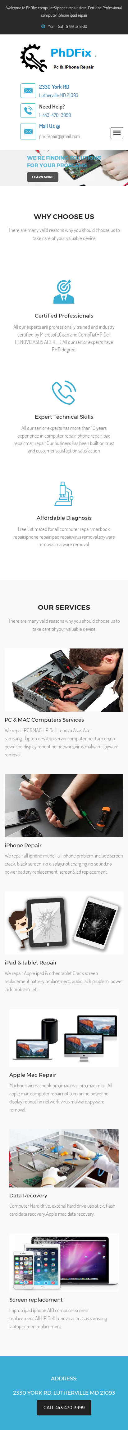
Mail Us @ (49, 126)
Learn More (42, 177)
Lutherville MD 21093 (58, 95)
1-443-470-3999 (55, 115)
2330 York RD (54, 87)
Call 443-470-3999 (64, 1407)
